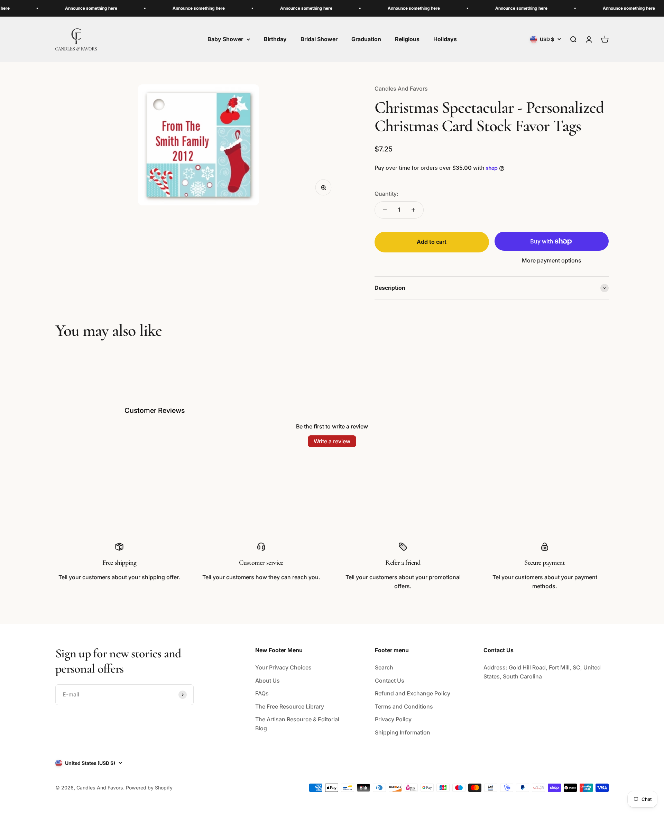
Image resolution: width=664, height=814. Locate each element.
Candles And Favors (401, 88)
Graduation (366, 39)
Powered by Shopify (149, 787)
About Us (267, 680)
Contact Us (389, 680)
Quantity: (386, 193)
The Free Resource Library (289, 706)
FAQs (262, 693)
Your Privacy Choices (283, 667)
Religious (407, 39)
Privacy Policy (393, 719)
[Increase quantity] (413, 210)
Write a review (332, 441)
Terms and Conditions (404, 706)
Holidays (445, 39)
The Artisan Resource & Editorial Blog (297, 724)
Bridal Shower (319, 39)
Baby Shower (225, 39)
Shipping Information (402, 732)
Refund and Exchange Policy (412, 693)
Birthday (275, 39)
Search (384, 667)
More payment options (551, 260)
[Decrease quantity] (385, 210)
